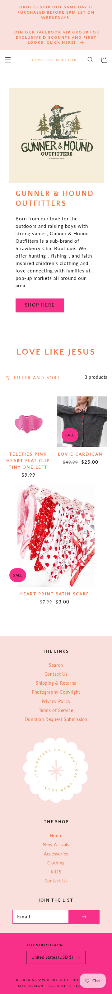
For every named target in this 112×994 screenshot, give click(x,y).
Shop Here (40, 304)
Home (56, 835)
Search (56, 665)
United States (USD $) (52, 957)
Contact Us (56, 674)
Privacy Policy (56, 701)
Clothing (56, 862)
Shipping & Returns (56, 683)
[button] (8, 60)
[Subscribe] (84, 917)
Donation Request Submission (56, 719)
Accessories (56, 853)
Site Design (31, 985)
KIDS (56, 871)
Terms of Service (56, 710)
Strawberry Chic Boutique (62, 980)
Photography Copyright (56, 692)
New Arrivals (56, 844)
